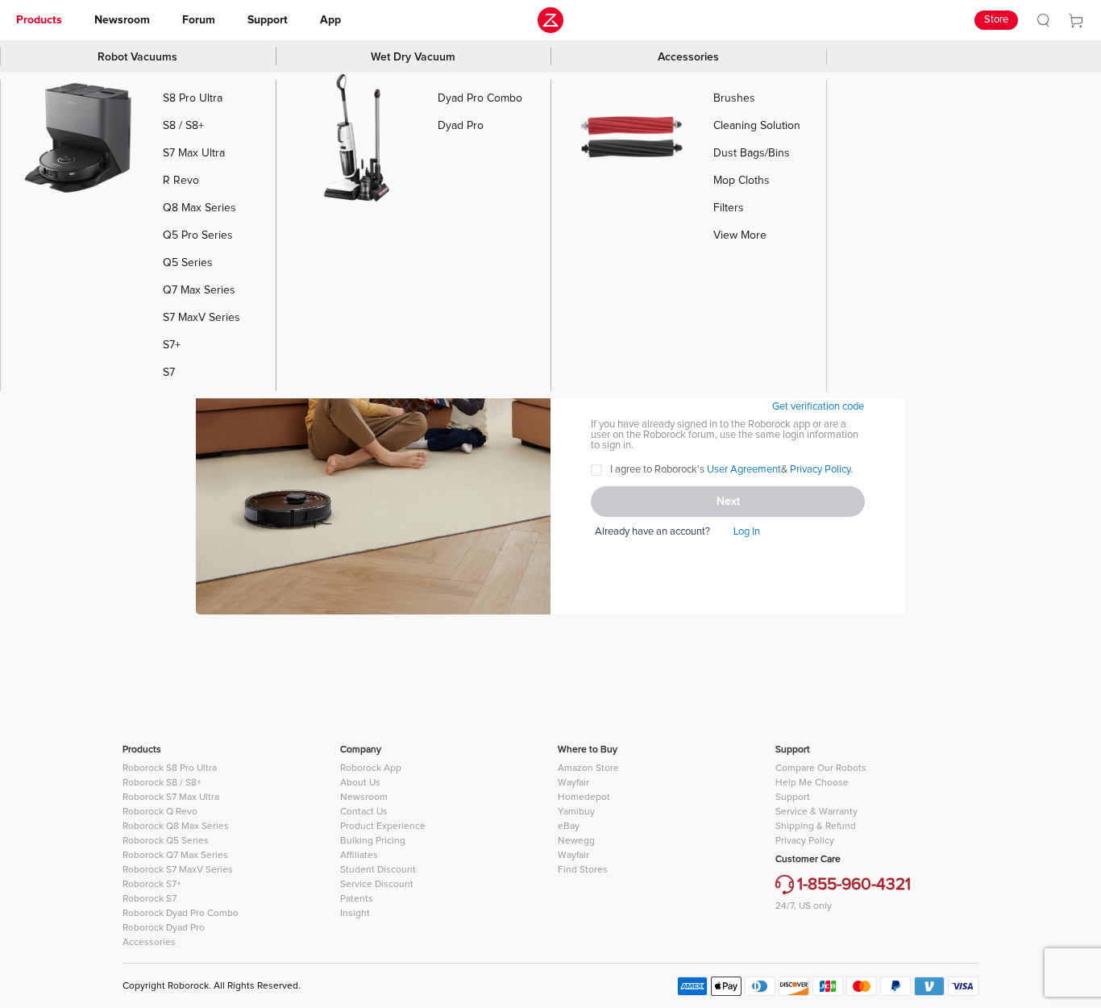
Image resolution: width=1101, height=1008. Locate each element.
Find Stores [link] (583, 870)
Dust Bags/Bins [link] (751, 153)
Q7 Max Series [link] (199, 290)
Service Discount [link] (376, 884)
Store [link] (996, 20)
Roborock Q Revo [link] (160, 812)
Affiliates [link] (359, 855)
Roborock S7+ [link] (152, 884)
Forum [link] (198, 20)
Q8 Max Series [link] (199, 208)
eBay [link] (569, 826)
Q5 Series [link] (188, 263)
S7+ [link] (172, 345)
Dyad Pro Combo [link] (480, 98)
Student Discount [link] (378, 870)
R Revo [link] (181, 180)
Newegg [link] (576, 841)
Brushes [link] (734, 98)
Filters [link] (728, 208)
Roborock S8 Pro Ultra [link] (170, 768)
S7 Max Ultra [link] (194, 153)
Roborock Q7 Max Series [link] (175, 855)
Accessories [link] (688, 57)
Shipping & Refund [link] (815, 826)
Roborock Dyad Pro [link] (164, 928)
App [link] (330, 20)
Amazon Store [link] (588, 768)
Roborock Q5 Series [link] (166, 841)
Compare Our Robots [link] (820, 768)
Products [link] (39, 20)
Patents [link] (356, 899)
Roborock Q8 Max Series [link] (176, 826)
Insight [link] (355, 913)
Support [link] (267, 20)
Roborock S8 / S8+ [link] (162, 783)
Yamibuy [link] (576, 812)
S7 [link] (169, 372)
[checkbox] (722, 470)
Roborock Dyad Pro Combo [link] (181, 913)
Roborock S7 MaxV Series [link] (178, 870)
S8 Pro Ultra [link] (192, 98)
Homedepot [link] (584, 797)
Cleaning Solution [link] (756, 125)
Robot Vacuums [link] (137, 57)
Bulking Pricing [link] (372, 841)
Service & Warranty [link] (816, 812)
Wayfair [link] (573, 783)
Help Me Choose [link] (812, 783)
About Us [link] (360, 783)
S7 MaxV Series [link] (201, 317)
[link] (1043, 20)
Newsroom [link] (122, 20)
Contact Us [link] (364, 812)
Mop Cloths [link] (741, 180)
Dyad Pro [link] (461, 125)
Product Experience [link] (383, 826)
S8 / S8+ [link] (183, 125)
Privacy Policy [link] (804, 841)
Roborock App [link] (370, 768)
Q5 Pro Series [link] (198, 235)
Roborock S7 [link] (150, 899)
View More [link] (740, 235)
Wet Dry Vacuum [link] (413, 57)
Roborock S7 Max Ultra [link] (171, 797)
